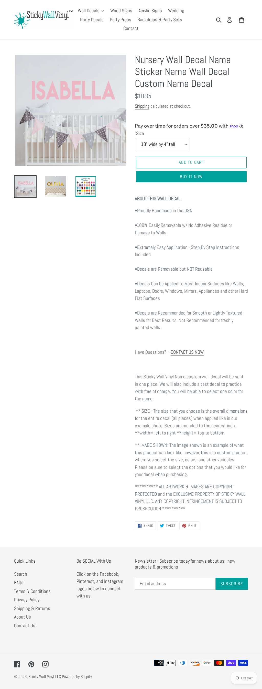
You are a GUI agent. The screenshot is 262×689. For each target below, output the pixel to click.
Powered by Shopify (77, 676)
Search (20, 574)
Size (140, 133)
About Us (22, 617)
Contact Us (24, 625)
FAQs (19, 582)
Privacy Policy (26, 599)
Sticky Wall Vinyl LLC (44, 676)
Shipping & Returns (32, 608)
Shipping (142, 106)
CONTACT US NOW (187, 352)
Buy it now (191, 176)
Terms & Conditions (32, 591)
